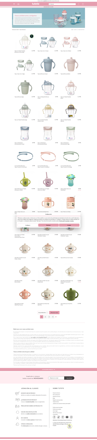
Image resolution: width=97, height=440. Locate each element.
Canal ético (55, 414)
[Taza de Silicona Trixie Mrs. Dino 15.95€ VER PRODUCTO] (71, 294)
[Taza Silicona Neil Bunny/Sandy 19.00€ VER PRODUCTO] (25, 271)
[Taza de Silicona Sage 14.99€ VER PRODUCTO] (25, 87)
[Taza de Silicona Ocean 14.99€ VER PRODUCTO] (48, 64)
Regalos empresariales (58, 399)
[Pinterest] (62, 417)
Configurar (27, 225)
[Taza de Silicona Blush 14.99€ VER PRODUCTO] (71, 64)
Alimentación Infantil (15, 29)
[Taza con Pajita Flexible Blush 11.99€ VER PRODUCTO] (71, 87)
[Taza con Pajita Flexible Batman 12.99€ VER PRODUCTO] (71, 110)
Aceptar (69, 225)
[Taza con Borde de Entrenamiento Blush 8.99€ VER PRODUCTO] (48, 133)
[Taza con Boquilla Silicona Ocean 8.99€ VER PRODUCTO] (48, 87)
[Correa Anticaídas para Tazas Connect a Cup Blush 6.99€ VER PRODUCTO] (48, 156)
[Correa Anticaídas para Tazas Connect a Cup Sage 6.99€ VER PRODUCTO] (71, 156)
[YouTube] (67, 417)
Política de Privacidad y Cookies (66, 220)
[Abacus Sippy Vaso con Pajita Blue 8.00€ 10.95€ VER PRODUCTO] (71, 179)
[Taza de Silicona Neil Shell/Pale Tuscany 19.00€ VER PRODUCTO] (25, 294)
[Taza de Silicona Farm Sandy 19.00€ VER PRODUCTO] (71, 248)
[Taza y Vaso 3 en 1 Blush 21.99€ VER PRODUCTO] (71, 41)
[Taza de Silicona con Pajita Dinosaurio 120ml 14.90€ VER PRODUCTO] (25, 179)
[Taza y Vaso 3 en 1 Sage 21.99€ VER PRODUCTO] (25, 64)
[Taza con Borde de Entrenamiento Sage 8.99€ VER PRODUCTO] (71, 133)
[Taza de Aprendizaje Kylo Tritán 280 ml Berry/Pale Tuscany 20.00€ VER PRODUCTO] (48, 202)
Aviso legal (55, 410)
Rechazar (48, 225)
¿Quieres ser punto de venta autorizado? (61, 403)
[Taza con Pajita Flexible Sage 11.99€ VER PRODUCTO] (25, 110)
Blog (54, 398)
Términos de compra (57, 412)
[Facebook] (54, 417)
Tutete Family (56, 401)
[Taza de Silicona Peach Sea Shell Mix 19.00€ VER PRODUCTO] (48, 294)
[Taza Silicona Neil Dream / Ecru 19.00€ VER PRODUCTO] (48, 248)
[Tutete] (39, 4)
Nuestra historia (56, 392)
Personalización (56, 394)
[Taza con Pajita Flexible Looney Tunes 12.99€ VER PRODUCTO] (48, 110)
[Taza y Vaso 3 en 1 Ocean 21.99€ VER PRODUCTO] (48, 41)
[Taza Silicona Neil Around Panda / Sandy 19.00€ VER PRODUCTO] (25, 248)
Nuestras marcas (56, 396)
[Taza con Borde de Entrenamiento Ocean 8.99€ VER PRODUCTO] (25, 133)
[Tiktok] (58, 417)
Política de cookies (57, 409)
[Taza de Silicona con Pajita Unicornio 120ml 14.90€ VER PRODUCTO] (48, 179)
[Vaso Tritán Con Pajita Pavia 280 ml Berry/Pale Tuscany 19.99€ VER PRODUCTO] (71, 202)
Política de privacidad (57, 407)
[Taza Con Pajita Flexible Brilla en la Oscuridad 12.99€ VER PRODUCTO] (25, 41)
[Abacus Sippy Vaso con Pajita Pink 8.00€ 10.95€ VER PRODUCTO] (25, 202)
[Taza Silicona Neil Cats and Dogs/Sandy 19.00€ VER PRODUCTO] (48, 271)
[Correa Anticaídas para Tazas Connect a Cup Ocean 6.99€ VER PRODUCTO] (25, 156)
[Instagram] (71, 417)
